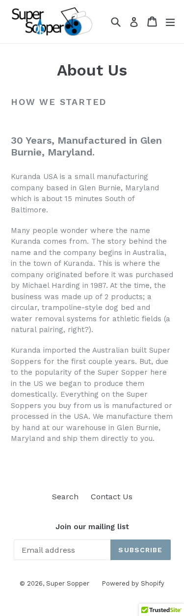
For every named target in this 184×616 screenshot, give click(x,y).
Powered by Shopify (133, 583)
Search (65, 496)
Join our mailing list (92, 526)
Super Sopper (67, 583)
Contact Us (111, 496)
